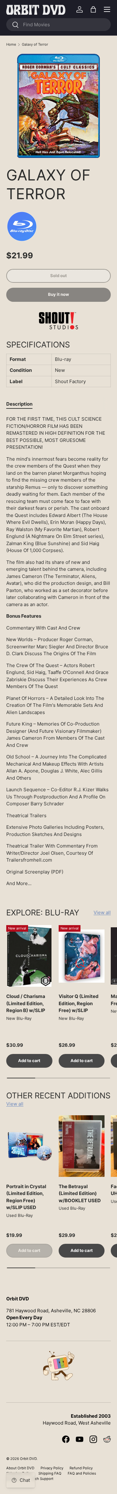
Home (11, 44)
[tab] (19, 404)
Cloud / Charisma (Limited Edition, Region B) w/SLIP (25, 1003)
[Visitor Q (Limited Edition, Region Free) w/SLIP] (82, 956)
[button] (93, 9)
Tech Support (42, 1478)
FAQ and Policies (82, 1473)
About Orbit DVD (20, 1468)
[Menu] (107, 9)
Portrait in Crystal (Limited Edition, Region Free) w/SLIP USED (26, 1197)
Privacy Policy (52, 1468)
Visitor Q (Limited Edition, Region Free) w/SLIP (79, 1003)
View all (102, 912)
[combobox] (58, 24)
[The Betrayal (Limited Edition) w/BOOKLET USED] (82, 1146)
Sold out (58, 275)
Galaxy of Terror (35, 44)
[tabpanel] (58, 651)
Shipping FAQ (49, 1473)
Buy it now (58, 294)
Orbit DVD (28, 1458)
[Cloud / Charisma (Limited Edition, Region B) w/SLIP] (29, 956)
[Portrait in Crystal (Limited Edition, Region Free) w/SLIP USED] (29, 1146)
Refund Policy (81, 1468)
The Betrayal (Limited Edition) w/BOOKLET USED (80, 1193)
